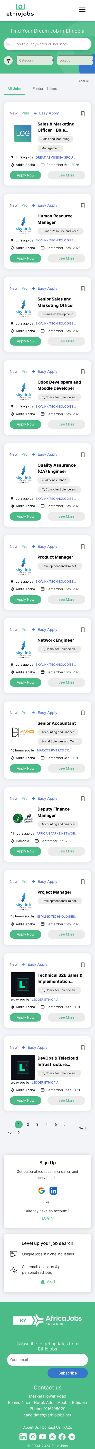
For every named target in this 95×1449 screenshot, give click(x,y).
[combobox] (47, 44)
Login (47, 1218)
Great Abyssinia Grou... (55, 157)
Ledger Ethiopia (45, 999)
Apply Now (25, 175)
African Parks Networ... (57, 833)
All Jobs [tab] (14, 89)
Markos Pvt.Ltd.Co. (53, 750)
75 (9, 1132)
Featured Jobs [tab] (45, 89)
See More (66, 175)
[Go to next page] (19, 1132)
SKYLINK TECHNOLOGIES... (56, 240)
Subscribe (67, 1373)
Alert (51, 1281)
